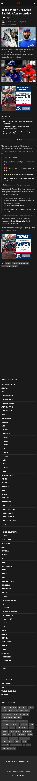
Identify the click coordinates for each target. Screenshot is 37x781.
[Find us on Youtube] (20, 776)
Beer (3, 414)
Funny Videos (6, 502)
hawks (30, 734)
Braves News (6, 418)
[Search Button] (35, 3)
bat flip (8, 263)
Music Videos (6, 589)
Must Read (5, 592)
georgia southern (15, 731)
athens (31, 707)
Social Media (6, 642)
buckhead (5, 724)
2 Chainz (5, 707)
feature (12, 727)
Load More (18, 139)
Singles (4, 634)
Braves (15, 263)
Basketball (17, 717)
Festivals (5, 486)
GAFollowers (15, 771)
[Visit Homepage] (18, 3)
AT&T (24, 707)
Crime (3, 464)
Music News (5, 585)
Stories (4, 649)
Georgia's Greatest (8, 520)
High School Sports (9, 532)
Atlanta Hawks (7, 407)
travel (28, 745)
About (8, 761)
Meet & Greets (6, 566)
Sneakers (4, 638)
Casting (4, 430)
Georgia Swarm (7, 513)
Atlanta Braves (7, 395)
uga (3, 748)
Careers (21, 761)
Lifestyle (4, 555)
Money (3, 570)
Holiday (4, 536)
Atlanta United (7, 411)
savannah (5, 745)
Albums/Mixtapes (8, 384)
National (4, 596)
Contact (28, 761)
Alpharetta (13, 707)
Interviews (5, 543)
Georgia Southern (8, 509)
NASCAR (17, 741)
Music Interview (7, 581)
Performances (7, 615)
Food (18, 727)
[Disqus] (18, 298)
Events (4, 479)
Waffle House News (8, 691)
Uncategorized (7, 680)
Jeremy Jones (11, 22)
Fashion (4, 483)
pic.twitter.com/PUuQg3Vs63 (13, 205)
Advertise (14, 761)
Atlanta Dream (7, 399)
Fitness (4, 494)
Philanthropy (6, 619)
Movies (4, 573)
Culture (4, 467)
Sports (4, 645)
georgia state (27, 731)
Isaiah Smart (13, 738)
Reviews (4, 630)
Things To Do (6, 661)
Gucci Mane (21, 734)
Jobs (3, 547)
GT (2, 528)
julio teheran (6, 266)
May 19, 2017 (23, 22)
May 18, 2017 (8, 181)
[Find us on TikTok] (23, 776)
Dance (3, 471)
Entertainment (7, 475)
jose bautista (23, 263)
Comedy (4, 448)
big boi (18, 721)
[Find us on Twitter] (15, 776)
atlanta (4, 710)
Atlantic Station (7, 717)
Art (2, 392)
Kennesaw (5, 551)
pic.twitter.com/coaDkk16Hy (23, 174)
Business (4, 422)
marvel (4, 741)
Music (3, 577)
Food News (5, 498)
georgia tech (6, 734)
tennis (19, 745)
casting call (14, 724)
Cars (3, 426)
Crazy (3, 460)
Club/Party (5, 433)
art (20, 707)
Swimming (5, 653)
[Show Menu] (2, 3)
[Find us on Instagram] (17, 776)
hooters (4, 738)
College (4, 437)
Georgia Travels (7, 517)
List (3, 558)
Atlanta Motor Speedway (20, 714)
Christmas (24, 724)
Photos (4, 623)
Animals (4, 388)
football (24, 727)
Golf (14, 734)
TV (2, 672)
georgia (4, 731)
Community (5, 452)
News (3, 604)
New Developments (8, 600)
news (24, 741)
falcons (4, 727)
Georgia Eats (6, 505)
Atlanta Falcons (7, 403)
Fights (4, 490)
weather (4, 695)
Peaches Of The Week (9, 611)
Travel (4, 668)
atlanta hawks (6, 714)
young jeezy (11, 748)
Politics (4, 627)
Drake (31, 724)
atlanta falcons (24, 710)
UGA (2, 676)
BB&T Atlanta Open (8, 721)
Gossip (4, 524)
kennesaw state (24, 738)
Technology (6, 657)
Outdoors (5, 608)
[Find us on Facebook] (12, 776)
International (6, 539)
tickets (4, 664)
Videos (3, 687)
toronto (15, 266)
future (31, 727)
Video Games (6, 683)
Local (3, 562)
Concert (4, 456)
